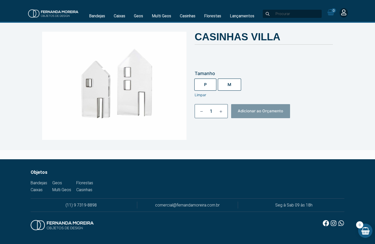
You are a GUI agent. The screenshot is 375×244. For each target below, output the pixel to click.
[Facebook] (326, 223)
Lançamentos (242, 16)
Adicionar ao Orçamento (260, 110)
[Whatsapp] (341, 223)
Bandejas (97, 16)
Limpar (200, 95)
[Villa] (114, 86)
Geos (138, 16)
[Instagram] (333, 223)
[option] (205, 84)
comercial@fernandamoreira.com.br (187, 205)
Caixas (119, 16)
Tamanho (205, 73)
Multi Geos (161, 16)
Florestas (212, 16)
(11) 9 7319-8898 (81, 205)
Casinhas (187, 16)
